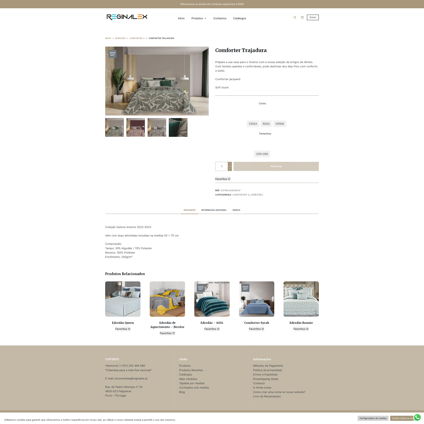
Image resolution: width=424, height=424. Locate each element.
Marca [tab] (236, 210)
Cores (262, 103)
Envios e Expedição (265, 374)
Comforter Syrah (256, 323)
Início (181, 18)
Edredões (257, 194)
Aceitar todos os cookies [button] (405, 418)
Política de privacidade (267, 370)
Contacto (259, 383)
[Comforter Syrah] (256, 299)
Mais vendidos (188, 379)
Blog (182, 392)
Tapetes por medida (191, 383)
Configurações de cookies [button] (373, 418)
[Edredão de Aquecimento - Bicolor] (167, 299)
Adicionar (276, 166)
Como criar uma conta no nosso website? (279, 392)
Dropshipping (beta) (265, 379)
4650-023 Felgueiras (118, 391)
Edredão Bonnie (301, 323)
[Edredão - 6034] (212, 299)
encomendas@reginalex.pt (131, 378)
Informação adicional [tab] (214, 210)
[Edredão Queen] (122, 299)
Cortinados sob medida (194, 387)
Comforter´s (240, 194)
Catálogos (239, 18)
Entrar (313, 17)
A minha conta (262, 387)
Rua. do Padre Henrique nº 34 (123, 387)
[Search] (295, 17)
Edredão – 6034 (212, 323)
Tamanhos (265, 133)
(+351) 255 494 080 (132, 365)
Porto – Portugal (115, 395)
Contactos (219, 18)
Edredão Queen (123, 323)
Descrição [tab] (189, 210)
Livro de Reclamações (267, 396)
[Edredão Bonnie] (301, 299)
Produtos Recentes (191, 370)
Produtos (197, 18)
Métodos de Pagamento (268, 365)
